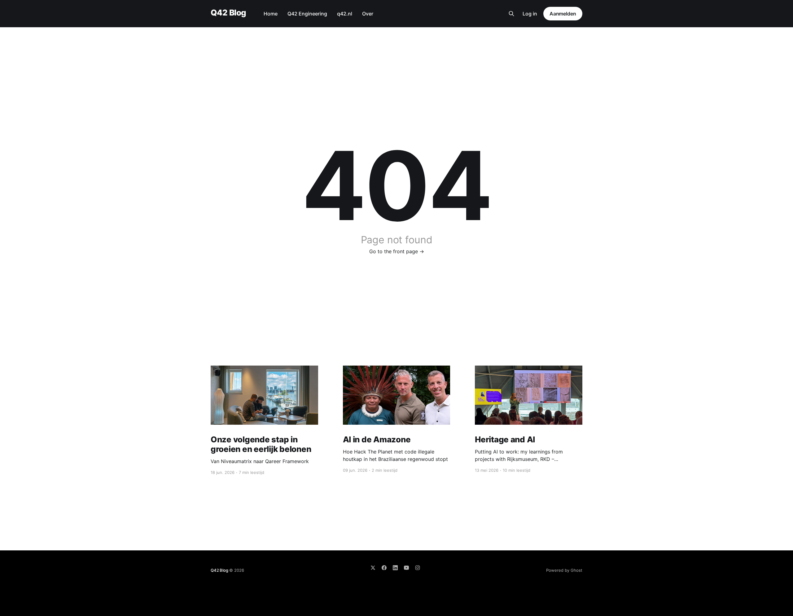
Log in (530, 14)
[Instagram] (417, 567)
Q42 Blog (228, 13)
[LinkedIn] (395, 567)
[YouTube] (406, 567)
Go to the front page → (396, 251)
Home (271, 14)
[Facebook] (384, 567)
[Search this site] (511, 14)
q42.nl (344, 14)
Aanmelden (563, 14)
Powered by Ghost (564, 570)
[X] (372, 567)
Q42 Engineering (307, 14)
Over (367, 14)
